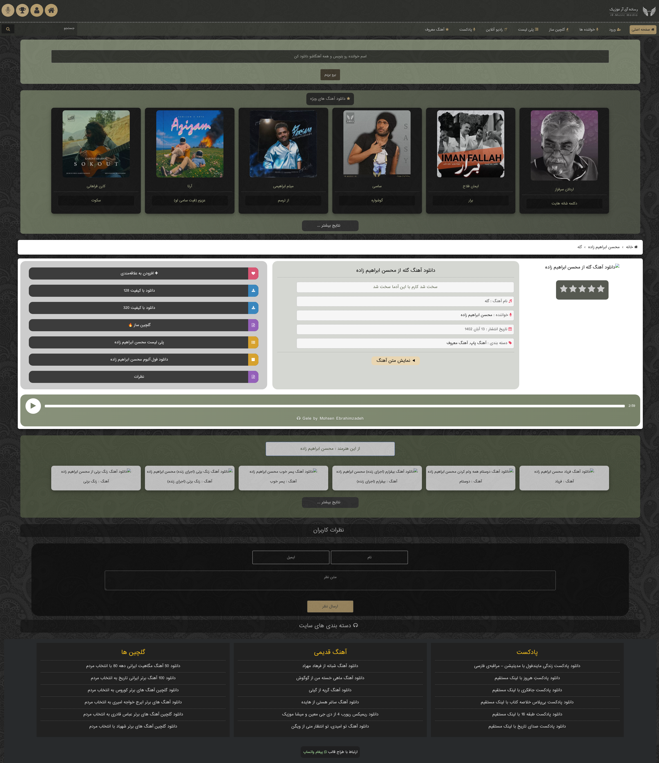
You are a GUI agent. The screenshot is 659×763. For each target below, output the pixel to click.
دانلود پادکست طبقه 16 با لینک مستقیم (527, 714)
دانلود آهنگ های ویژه (328, 98)
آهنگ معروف (435, 29)
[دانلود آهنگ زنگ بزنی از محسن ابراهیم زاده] (96, 472)
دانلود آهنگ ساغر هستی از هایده (330, 702)
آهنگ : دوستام (470, 481)
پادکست (466, 29)
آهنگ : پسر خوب (283, 481)
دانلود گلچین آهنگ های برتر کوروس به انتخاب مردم (133, 690)
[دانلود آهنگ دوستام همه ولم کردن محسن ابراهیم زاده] (471, 472)
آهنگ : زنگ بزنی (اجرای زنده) (189, 481)
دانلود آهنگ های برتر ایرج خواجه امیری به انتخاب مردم (133, 702)
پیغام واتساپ (313, 752)
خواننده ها (587, 29)
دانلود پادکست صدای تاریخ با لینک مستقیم (527, 726)
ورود (613, 29)
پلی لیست (526, 29)
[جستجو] (8, 28)
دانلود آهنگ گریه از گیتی (330, 690)
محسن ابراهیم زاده (603, 247)
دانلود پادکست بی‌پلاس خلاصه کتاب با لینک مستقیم (527, 702)
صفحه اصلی (641, 29)
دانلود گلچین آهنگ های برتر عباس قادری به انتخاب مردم (133, 714)
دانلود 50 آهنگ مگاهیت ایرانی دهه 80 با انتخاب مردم (133, 666)
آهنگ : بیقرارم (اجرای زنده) (377, 481)
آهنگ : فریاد (564, 481)
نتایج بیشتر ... (328, 225)
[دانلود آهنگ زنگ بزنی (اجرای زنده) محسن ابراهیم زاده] (190, 472)
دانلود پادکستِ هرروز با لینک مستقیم (527, 678)
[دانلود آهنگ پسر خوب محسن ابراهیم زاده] (283, 472)
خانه (629, 247)
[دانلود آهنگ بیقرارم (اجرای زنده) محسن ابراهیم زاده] (377, 472)
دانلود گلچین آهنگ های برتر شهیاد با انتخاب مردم (133, 726)
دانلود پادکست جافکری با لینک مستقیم (527, 690)
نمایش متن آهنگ (393, 361)
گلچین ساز (557, 29)
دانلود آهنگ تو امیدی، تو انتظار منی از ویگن (330, 726)
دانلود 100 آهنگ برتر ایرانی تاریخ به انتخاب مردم (133, 678)
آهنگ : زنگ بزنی (96, 481)
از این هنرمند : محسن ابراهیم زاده (330, 449)
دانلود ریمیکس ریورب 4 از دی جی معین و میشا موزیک (330, 714)
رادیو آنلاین (495, 29)
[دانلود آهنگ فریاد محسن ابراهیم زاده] (564, 472)
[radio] (564, 290)
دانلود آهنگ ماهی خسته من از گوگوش (330, 678)
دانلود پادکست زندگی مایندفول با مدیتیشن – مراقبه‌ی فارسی (527, 666)
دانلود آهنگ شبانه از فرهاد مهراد (330, 666)
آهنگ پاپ (478, 343)
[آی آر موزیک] (649, 11)
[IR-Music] (623, 11)
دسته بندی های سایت (326, 626)
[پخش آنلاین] (33, 406)
